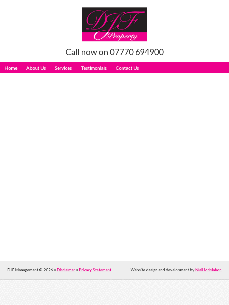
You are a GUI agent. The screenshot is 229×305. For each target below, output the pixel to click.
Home (10, 68)
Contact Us (127, 68)
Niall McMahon (208, 269)
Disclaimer (66, 269)
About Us (36, 68)
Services (63, 68)
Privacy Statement (95, 269)
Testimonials (94, 68)
